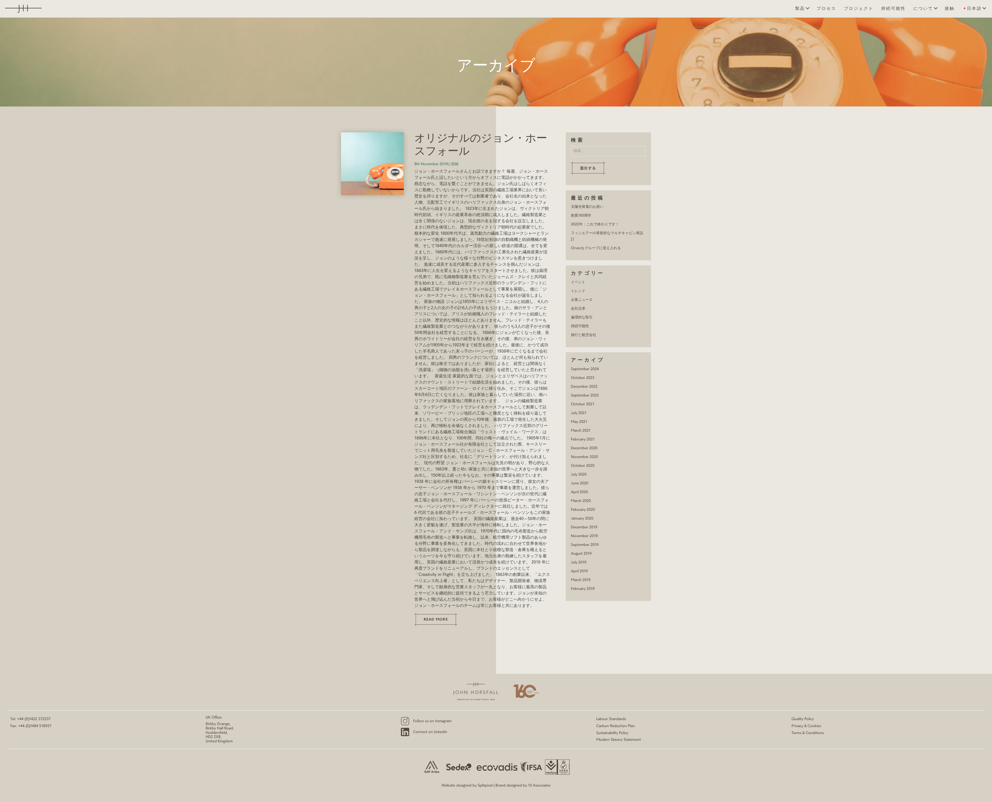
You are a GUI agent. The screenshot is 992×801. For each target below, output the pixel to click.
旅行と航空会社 (583, 335)
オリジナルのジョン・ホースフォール (480, 145)
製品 (800, 9)
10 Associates (539, 785)
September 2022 (585, 395)
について (923, 9)
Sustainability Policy (612, 733)
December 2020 (584, 448)
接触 (950, 9)
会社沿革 (578, 308)
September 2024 (585, 369)
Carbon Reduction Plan (615, 726)
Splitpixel (485, 785)
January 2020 (582, 518)
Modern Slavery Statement (618, 740)
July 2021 (578, 413)
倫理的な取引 (582, 317)
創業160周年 (581, 215)
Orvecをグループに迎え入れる (596, 248)
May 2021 (579, 422)
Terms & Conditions (808, 733)
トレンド (578, 291)
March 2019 (581, 580)
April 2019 (579, 571)
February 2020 (583, 510)
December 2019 (584, 527)
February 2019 (583, 589)
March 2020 (581, 501)
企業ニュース (582, 300)
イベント (578, 282)
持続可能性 (893, 9)
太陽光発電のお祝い (587, 207)
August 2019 (581, 553)
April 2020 (579, 492)
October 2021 (582, 404)
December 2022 (584, 386)
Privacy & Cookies (806, 726)
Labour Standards (611, 719)
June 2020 (579, 483)
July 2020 (579, 474)
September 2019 (585, 545)
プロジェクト (858, 9)
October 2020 (582, 466)
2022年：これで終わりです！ (595, 224)
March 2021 (581, 430)
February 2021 (583, 439)
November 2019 (584, 536)
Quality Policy (803, 719)
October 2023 (582, 378)
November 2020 (584, 457)
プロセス (826, 9)
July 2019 (578, 562)
